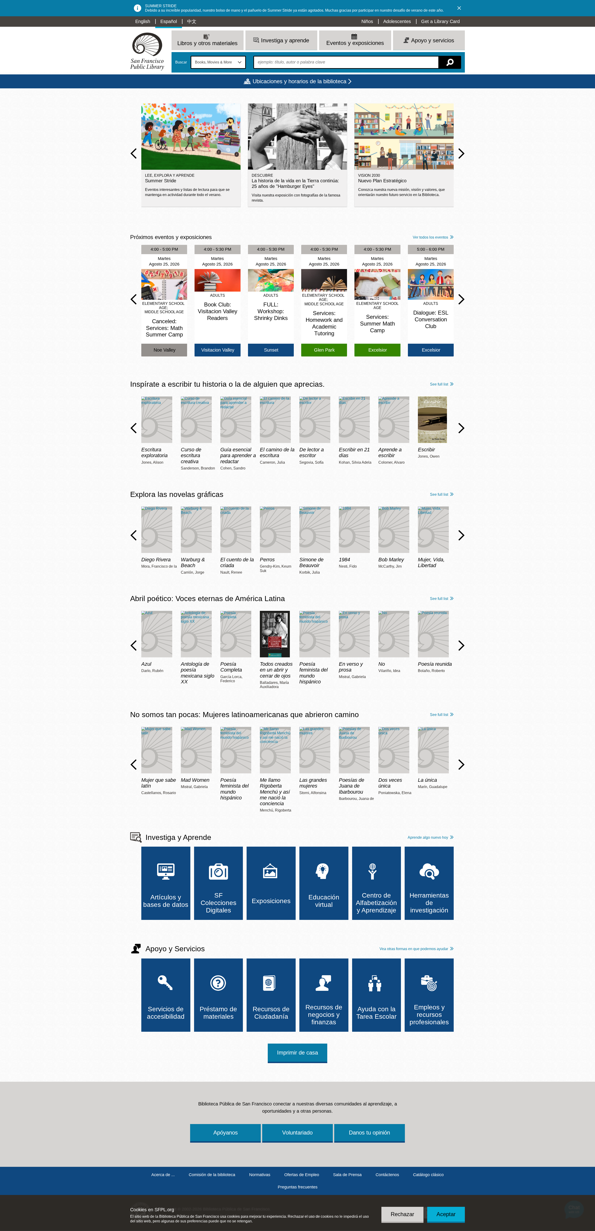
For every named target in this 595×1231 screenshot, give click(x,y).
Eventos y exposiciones (355, 43)
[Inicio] (147, 51)
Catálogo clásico (428, 1174)
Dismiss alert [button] (459, 8)
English (142, 21)
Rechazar (402, 1214)
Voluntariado (297, 1132)
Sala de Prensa (347, 1174)
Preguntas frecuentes (297, 1187)
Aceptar (446, 1214)
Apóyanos (225, 1132)
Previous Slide (133, 153)
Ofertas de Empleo (301, 1174)
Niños (367, 21)
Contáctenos (387, 1174)
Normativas (259, 1174)
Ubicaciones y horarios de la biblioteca (299, 81)
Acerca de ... (163, 1174)
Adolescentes (397, 21)
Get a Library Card (440, 21)
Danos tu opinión (369, 1132)
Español (168, 21)
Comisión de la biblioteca (212, 1174)
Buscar (181, 62)
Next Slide (461, 153)
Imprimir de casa (297, 1052)
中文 (191, 21)
